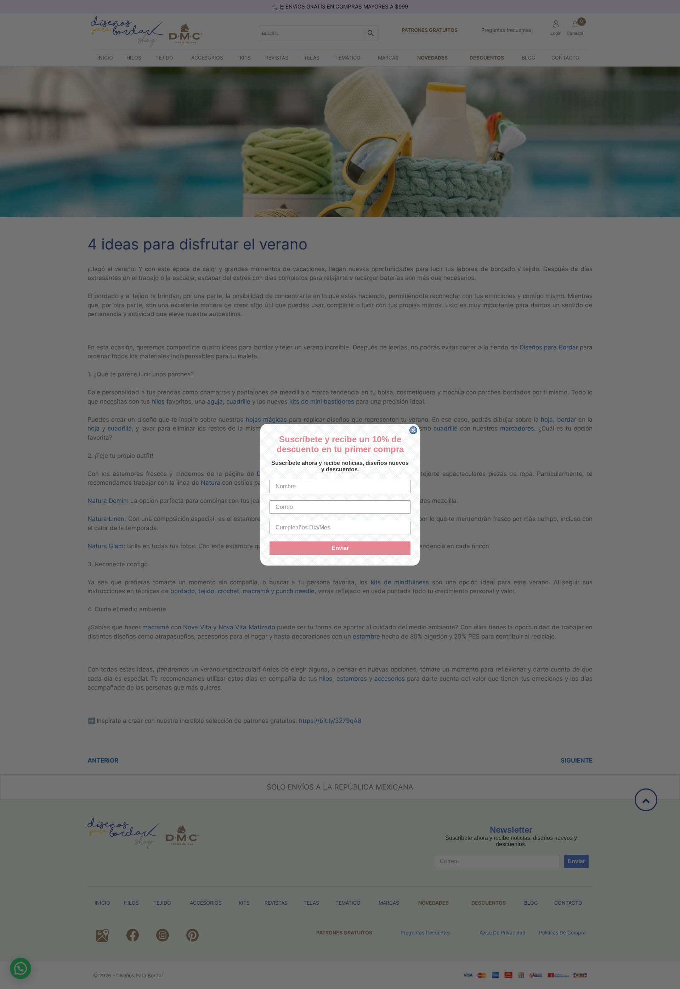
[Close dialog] (413, 430)
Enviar (340, 548)
